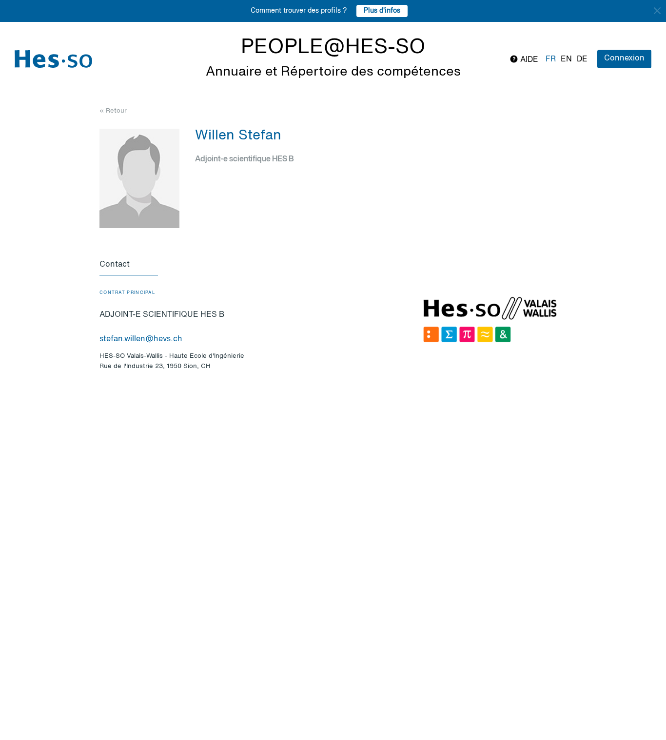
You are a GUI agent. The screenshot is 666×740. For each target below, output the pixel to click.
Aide (528, 60)
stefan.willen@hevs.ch (140, 339)
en (566, 59)
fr (551, 59)
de (582, 59)
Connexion (624, 58)
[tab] (128, 265)
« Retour (113, 111)
